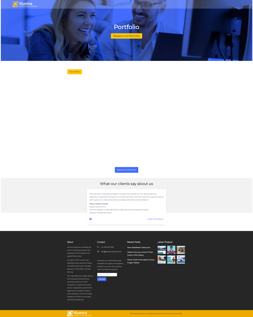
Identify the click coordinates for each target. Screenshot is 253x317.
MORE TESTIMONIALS (156, 219)
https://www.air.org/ (140, 160)
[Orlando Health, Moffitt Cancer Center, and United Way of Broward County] (171, 259)
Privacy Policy (177, 313)
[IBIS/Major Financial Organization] (181, 250)
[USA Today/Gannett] (162, 259)
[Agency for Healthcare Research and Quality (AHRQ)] (181, 259)
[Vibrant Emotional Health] (162, 250)
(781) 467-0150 (109, 247)
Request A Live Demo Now (126, 36)
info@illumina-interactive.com (111, 252)
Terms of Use (166, 313)
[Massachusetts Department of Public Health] (171, 250)
